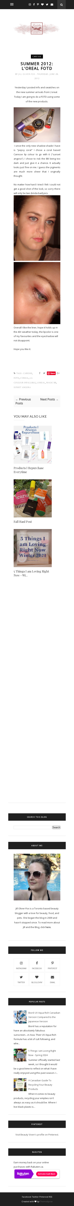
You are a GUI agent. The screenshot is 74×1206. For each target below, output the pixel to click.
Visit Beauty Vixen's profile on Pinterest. (37, 1134)
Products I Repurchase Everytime (29, 470)
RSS (50, 1196)
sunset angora (22, 387)
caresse (36, 56)
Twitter (21, 982)
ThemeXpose (46, 1201)
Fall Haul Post (23, 521)
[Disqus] (37, 646)
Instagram (21, 968)
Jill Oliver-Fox (27, 74)
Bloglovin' (36, 982)
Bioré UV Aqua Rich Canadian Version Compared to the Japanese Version (44, 1017)
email (52, 982)
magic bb (51, 382)
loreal (41, 382)
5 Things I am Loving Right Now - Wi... (31, 573)
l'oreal (24, 378)
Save (52, 373)
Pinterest (52, 968)
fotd (16, 378)
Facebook (37, 968)
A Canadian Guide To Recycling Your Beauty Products (40, 1085)
